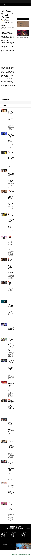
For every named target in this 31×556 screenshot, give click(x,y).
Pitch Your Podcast (4, 536)
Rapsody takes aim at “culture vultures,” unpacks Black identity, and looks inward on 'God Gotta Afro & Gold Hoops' (11, 243)
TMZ (8, 36)
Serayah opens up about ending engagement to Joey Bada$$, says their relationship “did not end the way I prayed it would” (11, 116)
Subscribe (22, 533)
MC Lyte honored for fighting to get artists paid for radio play (11, 327)
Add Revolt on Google (6, 20)
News (2, 8)
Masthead (12, 534)
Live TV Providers (3, 535)
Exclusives (9, 300)
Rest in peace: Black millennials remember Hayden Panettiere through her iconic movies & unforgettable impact (11, 509)
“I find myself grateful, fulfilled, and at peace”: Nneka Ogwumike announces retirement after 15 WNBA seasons (11, 366)
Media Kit (12, 536)
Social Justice (10, 190)
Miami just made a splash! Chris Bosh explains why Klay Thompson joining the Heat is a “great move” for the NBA (11, 176)
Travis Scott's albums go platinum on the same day (22, 37)
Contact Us (23, 534)
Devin (3, 19)
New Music (9, 236)
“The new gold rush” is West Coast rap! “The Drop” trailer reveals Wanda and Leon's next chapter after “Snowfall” (11, 446)
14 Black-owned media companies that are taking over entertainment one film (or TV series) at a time (11, 405)
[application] (23, 547)
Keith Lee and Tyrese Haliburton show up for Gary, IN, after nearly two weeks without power (11, 156)
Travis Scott (6, 99)
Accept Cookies (15, 554)
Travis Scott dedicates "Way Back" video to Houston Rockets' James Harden (22, 28)
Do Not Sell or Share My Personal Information (23, 554)
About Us (12, 533)
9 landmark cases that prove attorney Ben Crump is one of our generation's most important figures (11, 137)
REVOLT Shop (23, 536)
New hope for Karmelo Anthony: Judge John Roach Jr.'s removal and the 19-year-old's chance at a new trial (11, 287)
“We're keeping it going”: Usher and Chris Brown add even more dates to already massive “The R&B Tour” (11, 488)
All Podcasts (3, 534)
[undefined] (23, 24)
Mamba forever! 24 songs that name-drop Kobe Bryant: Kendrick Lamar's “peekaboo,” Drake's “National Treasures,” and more (11, 221)
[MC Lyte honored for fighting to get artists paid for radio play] (4, 324)
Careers (12, 537)
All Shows (2, 533)
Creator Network (3, 537)
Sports (9, 169)
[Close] (30, 551)
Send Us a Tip (13, 535)
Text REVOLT (23, 535)
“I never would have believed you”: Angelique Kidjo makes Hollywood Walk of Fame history (11, 386)
